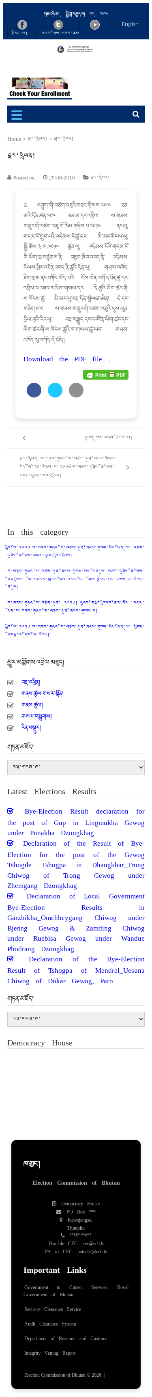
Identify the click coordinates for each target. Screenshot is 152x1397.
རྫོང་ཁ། (21, 33)
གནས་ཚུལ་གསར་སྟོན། (42, 691)
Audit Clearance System (50, 1322)
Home (14, 139)
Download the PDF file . (67, 356)
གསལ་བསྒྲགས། (36, 714)
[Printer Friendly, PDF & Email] (105, 374)
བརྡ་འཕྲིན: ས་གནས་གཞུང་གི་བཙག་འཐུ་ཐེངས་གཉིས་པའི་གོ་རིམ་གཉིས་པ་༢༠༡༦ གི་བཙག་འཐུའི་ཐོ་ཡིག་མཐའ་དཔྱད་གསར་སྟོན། (67, 467)
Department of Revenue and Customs (65, 1336)
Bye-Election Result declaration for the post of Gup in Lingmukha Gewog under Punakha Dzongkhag (76, 819)
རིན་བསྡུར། (31, 725)
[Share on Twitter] (55, 395)
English (130, 24)
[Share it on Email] (76, 395)
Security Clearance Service (52, 1307)
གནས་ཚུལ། (32, 703)
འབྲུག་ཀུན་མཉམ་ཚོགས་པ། (108, 438)
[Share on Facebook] (34, 395)
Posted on (24, 178)
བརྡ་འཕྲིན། (37, 139)
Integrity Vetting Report (49, 1351)
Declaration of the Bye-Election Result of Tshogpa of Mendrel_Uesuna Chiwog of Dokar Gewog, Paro (76, 967)
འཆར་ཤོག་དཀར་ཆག (60, 33)
